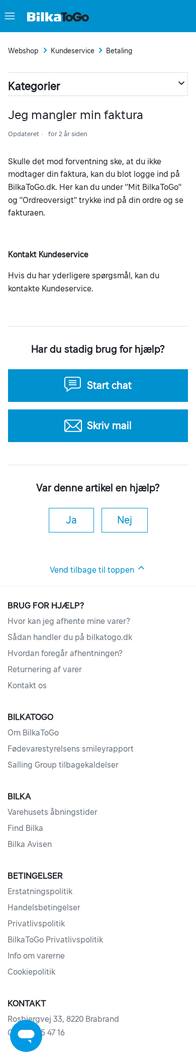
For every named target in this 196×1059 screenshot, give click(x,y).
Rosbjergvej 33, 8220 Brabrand (63, 1018)
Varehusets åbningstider (52, 811)
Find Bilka (25, 827)
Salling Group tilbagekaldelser (63, 764)
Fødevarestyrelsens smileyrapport (71, 748)
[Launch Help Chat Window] (26, 1036)
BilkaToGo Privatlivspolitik (55, 939)
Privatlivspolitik (36, 923)
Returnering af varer (45, 669)
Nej (124, 519)
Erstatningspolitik (40, 891)
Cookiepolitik (31, 971)
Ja (71, 519)
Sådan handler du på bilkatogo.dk (70, 637)
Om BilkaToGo (33, 732)
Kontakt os (27, 685)
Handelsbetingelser (44, 907)
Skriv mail (109, 425)
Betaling (119, 51)
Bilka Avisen (30, 844)
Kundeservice (72, 51)
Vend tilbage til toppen (93, 569)
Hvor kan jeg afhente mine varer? (69, 620)
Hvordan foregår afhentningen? (65, 653)
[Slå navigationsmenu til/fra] (10, 16)
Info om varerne (36, 955)
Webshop (23, 51)
